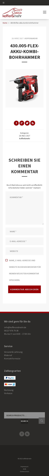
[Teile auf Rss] (32, 123)
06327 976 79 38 (11, 330)
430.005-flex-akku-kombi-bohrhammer (24, 51)
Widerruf (8, 355)
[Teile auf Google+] (21, 123)
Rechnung (8, 390)
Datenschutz (24, 471)
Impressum (24, 466)
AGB (24, 469)
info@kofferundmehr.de (15, 327)
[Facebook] (21, 433)
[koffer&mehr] (12, 12)
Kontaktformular (12, 358)
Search (24, 421)
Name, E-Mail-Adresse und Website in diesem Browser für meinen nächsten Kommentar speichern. (25, 270)
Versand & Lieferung (13, 352)
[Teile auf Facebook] (16, 123)
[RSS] (27, 433)
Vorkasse (8, 393)
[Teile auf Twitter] (27, 123)
